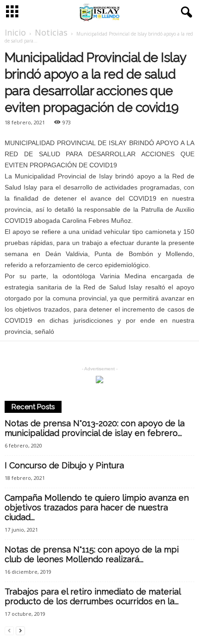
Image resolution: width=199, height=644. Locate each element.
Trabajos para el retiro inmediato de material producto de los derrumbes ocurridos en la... (92, 596)
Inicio (15, 32)
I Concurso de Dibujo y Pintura (64, 465)
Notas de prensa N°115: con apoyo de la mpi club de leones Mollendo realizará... (92, 554)
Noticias (51, 32)
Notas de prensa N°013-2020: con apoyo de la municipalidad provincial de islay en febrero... (95, 428)
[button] (184, 12)
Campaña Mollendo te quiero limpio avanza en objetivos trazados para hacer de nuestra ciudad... (97, 507)
